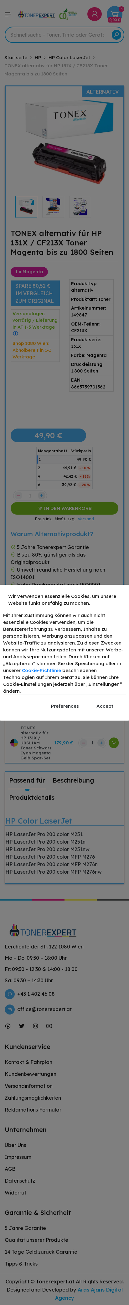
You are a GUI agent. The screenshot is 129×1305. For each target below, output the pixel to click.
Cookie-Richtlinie (41, 670)
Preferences (65, 706)
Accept (104, 706)
